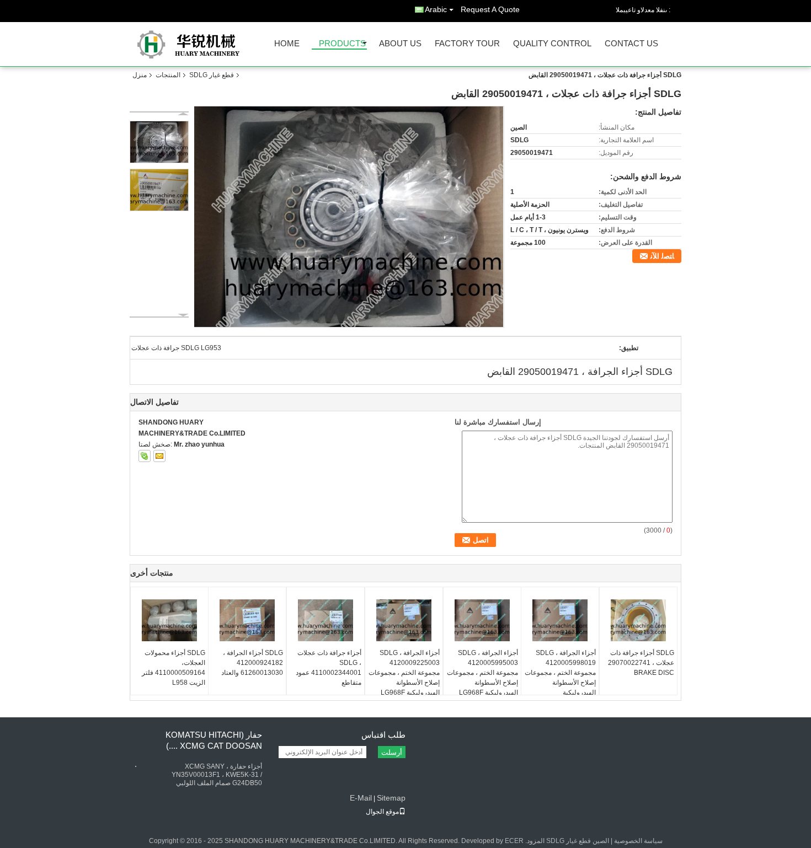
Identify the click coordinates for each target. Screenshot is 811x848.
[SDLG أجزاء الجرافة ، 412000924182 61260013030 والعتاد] (247, 620)
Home (287, 44)
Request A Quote (490, 9)
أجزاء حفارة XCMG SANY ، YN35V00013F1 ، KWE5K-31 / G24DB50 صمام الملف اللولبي (217, 775)
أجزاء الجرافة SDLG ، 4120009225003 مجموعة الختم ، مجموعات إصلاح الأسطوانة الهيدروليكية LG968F (404, 672)
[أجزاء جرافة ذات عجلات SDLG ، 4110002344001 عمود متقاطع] (325, 620)
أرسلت (391, 752)
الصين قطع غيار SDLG (577, 841)
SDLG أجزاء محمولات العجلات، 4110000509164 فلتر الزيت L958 (173, 667)
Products (342, 44)
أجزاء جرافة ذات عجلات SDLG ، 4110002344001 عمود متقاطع (328, 667)
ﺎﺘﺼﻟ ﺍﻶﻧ (662, 256)
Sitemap (391, 797)
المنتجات (168, 75)
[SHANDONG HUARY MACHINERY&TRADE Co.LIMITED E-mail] (159, 456)
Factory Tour (467, 44)
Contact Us (631, 44)
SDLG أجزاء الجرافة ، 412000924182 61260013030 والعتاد (252, 663)
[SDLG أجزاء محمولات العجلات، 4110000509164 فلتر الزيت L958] (169, 620)
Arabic (436, 9)
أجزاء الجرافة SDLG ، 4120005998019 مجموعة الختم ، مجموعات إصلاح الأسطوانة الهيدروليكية (560, 672)
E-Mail (361, 797)
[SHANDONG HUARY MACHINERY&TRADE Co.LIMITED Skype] (144, 456)
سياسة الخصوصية (638, 841)
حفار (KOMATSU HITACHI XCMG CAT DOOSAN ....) (214, 740)
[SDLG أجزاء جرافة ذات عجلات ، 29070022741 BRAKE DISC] (638, 620)
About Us (400, 44)
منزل (139, 75)
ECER (514, 841)
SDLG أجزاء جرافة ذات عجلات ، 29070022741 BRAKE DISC (641, 663)
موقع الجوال (382, 811)
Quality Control (552, 44)
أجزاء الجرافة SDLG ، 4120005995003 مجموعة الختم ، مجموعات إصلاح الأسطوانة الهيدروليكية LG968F (482, 672)
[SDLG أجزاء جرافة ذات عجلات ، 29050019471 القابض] (349, 217)
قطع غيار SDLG (211, 75)
